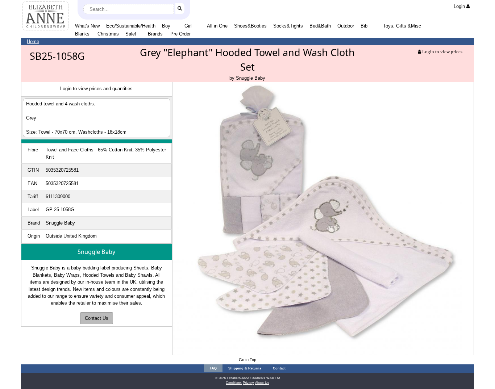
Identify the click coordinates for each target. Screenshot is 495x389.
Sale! (130, 34)
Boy (166, 26)
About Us (262, 383)
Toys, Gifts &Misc (402, 26)
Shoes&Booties (250, 26)
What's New (87, 26)
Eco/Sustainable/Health (130, 26)
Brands (155, 34)
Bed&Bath (320, 26)
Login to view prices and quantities (96, 88)
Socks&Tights (288, 26)
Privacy (248, 383)
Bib (364, 26)
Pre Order (180, 34)
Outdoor (345, 26)
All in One (217, 26)
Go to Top (247, 359)
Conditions (234, 383)
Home (33, 41)
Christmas (108, 34)
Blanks (82, 34)
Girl (188, 26)
